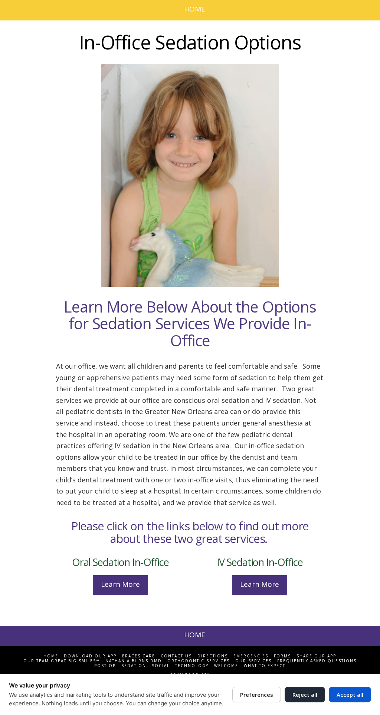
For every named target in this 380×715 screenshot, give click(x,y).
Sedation (133, 665)
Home (50, 656)
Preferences (256, 694)
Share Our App (316, 656)
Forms (282, 656)
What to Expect (264, 665)
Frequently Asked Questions (317, 661)
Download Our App (90, 656)
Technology (192, 665)
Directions (212, 656)
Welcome (226, 665)
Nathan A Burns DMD (133, 661)
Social (161, 665)
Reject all (304, 694)
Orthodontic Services (198, 661)
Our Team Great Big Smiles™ (61, 661)
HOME (194, 9)
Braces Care (138, 656)
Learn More (120, 584)
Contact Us (176, 656)
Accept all (350, 694)
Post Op (105, 665)
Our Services (253, 661)
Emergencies (250, 656)
